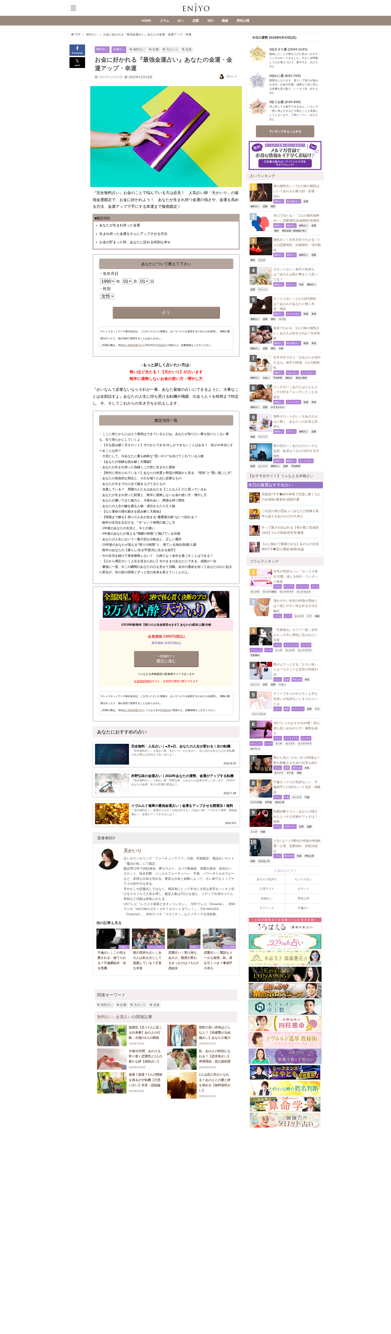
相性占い (291, 225)
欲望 (306, 201)
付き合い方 (264, 861)
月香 (281, 348)
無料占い (102, 49)
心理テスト (290, 826)
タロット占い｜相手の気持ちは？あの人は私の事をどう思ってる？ (295, 274)
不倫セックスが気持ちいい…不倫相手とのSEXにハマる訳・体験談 (297, 787)
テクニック (302, 586)
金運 (188, 49)
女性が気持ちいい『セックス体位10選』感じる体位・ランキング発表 (295, 576)
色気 (307, 679)
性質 (299, 856)
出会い (266, 378)
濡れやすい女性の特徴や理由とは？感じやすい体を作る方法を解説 (295, 605)
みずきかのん (277, 407)
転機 (156, 49)
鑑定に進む (166, 659)
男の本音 (288, 856)
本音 (301, 284)
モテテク (278, 773)
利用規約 (161, 345)
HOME (146, 20)
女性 (265, 684)
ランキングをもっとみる (285, 131)
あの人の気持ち (267, 879)
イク (309, 616)
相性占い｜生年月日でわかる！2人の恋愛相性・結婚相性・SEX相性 (297, 244)
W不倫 (268, 802)
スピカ (261, 260)
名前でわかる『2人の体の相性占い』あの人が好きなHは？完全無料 (296, 333)
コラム (164, 20)
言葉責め (255, 655)
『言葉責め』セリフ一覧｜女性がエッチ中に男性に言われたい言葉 (295, 634)
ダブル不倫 (256, 802)
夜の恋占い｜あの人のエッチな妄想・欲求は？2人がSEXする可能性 (296, 450)
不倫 (286, 797)
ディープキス (259, 714)
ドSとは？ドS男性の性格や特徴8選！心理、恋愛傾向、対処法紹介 (296, 845)
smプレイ (255, 748)
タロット (291, 284)
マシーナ (262, 289)
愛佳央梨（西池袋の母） (294, 230)
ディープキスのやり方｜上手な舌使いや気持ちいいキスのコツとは (295, 698)
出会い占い (292, 373)
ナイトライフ (291, 645)
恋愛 (196, 20)
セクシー (255, 684)
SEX (210, 20)
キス (317, 709)
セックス (262, 466)
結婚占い (267, 898)
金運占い (119, 49)
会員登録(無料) (143, 681)
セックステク (286, 591)
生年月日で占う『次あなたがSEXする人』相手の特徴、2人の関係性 (297, 362)
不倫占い (303, 907)
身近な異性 (301, 378)
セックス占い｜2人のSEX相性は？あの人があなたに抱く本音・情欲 (294, 303)
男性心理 (243, 20)
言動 (299, 773)
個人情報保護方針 (133, 345)
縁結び (289, 378)
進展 (252, 436)
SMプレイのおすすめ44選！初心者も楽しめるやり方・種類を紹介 (296, 728)
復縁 (225, 20)
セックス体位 (270, 591)
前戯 (317, 616)
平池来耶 (277, 378)
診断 (309, 826)
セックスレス (303, 591)
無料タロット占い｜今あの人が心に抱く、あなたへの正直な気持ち (295, 421)
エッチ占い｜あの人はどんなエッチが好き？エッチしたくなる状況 (295, 392)
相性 (273, 206)
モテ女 (290, 773)
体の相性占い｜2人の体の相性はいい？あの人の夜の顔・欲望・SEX (296, 191)
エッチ (315, 586)
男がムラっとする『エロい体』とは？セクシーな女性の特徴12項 (295, 669)
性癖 (263, 832)
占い (181, 20)
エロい (282, 684)
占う (166, 312)
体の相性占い (293, 201)
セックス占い (293, 314)
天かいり (172, 49)
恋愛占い (278, 461)
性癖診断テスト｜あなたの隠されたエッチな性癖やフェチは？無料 (295, 816)
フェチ (253, 832)
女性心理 (279, 802)
